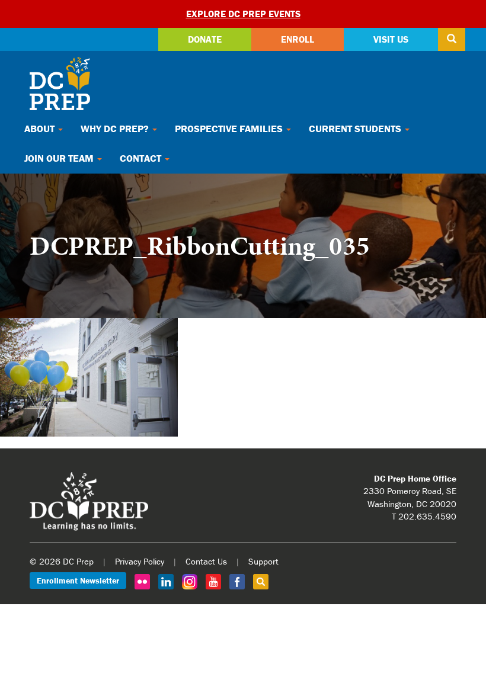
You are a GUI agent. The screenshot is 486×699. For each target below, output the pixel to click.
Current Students (356, 128)
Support (263, 561)
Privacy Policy (139, 561)
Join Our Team (60, 158)
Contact (142, 158)
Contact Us (206, 561)
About (40, 128)
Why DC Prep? (116, 128)
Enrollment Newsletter (78, 580)
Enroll (297, 39)
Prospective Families (230, 128)
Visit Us (390, 39)
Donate (205, 39)
